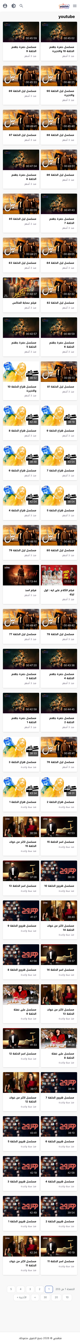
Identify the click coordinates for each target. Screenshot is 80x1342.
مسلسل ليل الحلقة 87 (22, 135)
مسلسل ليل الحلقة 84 (60, 262)
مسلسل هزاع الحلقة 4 (22, 510)
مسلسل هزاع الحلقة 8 (22, 430)
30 (45, 1297)
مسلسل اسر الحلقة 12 (22, 1053)
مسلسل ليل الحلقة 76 (60, 762)
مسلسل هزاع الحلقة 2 (60, 802)
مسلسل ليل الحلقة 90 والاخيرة (60, 93)
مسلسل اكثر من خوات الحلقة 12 (22, 1099)
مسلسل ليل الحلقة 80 (60, 550)
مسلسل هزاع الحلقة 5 (60, 510)
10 (67, 1297)
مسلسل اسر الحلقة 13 (22, 885)
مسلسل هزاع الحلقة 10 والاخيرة (22, 388)
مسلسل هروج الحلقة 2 (60, 1221)
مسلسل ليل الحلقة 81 (60, 386)
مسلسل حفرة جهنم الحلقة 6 (61, 344)
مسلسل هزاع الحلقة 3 (22, 762)
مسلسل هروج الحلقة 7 (60, 1097)
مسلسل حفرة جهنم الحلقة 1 (23, 720)
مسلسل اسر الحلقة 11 (60, 1261)
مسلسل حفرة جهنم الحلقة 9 (23, 49)
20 (56, 1297)
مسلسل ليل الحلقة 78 (60, 634)
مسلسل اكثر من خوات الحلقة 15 (22, 843)
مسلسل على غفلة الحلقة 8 (62, 1055)
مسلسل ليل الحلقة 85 (22, 218)
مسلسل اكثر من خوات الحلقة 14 (60, 927)
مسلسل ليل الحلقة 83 (22, 262)
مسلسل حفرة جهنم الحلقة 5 (23, 344)
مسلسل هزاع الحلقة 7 (60, 470)
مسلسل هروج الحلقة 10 (59, 885)
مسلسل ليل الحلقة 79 (22, 550)
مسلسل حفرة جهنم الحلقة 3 (23, 676)
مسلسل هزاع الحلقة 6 (22, 470)
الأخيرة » (21, 1297)
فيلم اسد (30, 590)
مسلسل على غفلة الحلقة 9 (25, 1011)
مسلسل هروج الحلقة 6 (59, 1141)
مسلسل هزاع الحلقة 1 (22, 802)
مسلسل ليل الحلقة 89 (22, 91)
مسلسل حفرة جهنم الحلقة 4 (61, 676)
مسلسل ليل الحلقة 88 (60, 135)
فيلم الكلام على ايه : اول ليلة (59, 592)
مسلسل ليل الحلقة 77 (22, 634)
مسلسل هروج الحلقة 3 (22, 1181)
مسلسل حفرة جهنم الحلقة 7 (61, 220)
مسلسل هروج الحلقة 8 (22, 969)
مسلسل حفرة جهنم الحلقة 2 (61, 720)
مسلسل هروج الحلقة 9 (22, 925)
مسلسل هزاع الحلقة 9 (60, 430)
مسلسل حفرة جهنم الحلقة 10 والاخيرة (61, 49)
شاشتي (57, 1338)
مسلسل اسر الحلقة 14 (60, 969)
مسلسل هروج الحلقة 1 (22, 1221)
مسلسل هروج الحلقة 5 (22, 1141)
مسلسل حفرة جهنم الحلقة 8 (23, 176)
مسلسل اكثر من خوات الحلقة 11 (22, 1263)
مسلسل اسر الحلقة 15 (60, 841)
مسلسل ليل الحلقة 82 (60, 302)
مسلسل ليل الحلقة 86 (60, 174)
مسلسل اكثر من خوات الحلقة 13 (60, 1011)
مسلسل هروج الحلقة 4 (59, 1181)
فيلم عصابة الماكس (24, 302)
